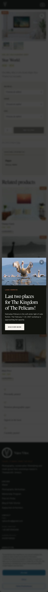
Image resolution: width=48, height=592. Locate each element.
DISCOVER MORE (14, 327)
